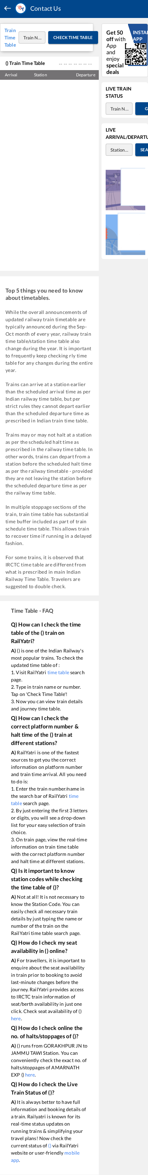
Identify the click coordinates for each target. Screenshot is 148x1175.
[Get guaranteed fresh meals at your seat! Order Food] (125, 188)
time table (58, 672)
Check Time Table (73, 37)
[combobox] (25, 37)
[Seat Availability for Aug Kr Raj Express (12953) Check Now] (125, 233)
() (49, 1145)
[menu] (7, 8)
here (16, 1018)
